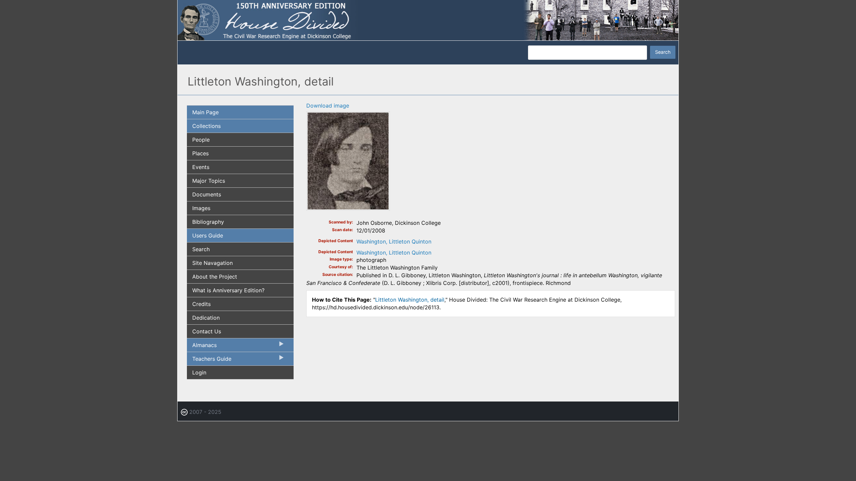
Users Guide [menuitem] (207, 235)
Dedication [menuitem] (206, 317)
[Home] (428, 19)
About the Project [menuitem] (214, 276)
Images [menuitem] (201, 208)
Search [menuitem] (201, 249)
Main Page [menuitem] (205, 112)
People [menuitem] (201, 139)
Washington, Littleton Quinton (393, 241)
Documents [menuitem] (206, 194)
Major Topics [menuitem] (208, 180)
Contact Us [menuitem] (206, 331)
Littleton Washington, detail (409, 299)
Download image (327, 105)
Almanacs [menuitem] (202, 347)
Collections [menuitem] (206, 126)
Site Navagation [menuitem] (212, 263)
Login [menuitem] (199, 372)
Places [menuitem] (200, 153)
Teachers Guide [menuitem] (209, 360)
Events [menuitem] (200, 167)
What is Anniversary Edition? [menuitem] (228, 290)
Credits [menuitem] (201, 304)
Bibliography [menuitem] (208, 221)
